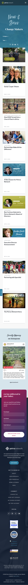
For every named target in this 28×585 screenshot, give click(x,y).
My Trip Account (14, 503)
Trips (14, 485)
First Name (6, 411)
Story (19, 115)
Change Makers (7, 115)
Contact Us (14, 494)
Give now (14, 462)
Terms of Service (20, 581)
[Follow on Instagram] (13, 44)
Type (4, 40)
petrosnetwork (10, 343)
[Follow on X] (18, 44)
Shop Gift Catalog (14, 497)
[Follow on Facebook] (10, 44)
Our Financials (14, 479)
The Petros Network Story (13, 312)
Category (5, 36)
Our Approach (14, 476)
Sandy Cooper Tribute (11, 86)
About (14, 473)
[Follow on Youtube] (15, 44)
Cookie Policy (18, 580)
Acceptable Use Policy (9, 581)
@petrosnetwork (14, 382)
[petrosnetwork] (5, 344)
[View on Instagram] (23, 344)
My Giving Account (14, 500)
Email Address (7, 425)
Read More (9, 59)
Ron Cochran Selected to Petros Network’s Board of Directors (13, 214)
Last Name (6, 418)
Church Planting (14, 115)
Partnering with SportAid (12, 277)
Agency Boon (16, 576)
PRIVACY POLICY (9, 580)
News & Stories (14, 482)
